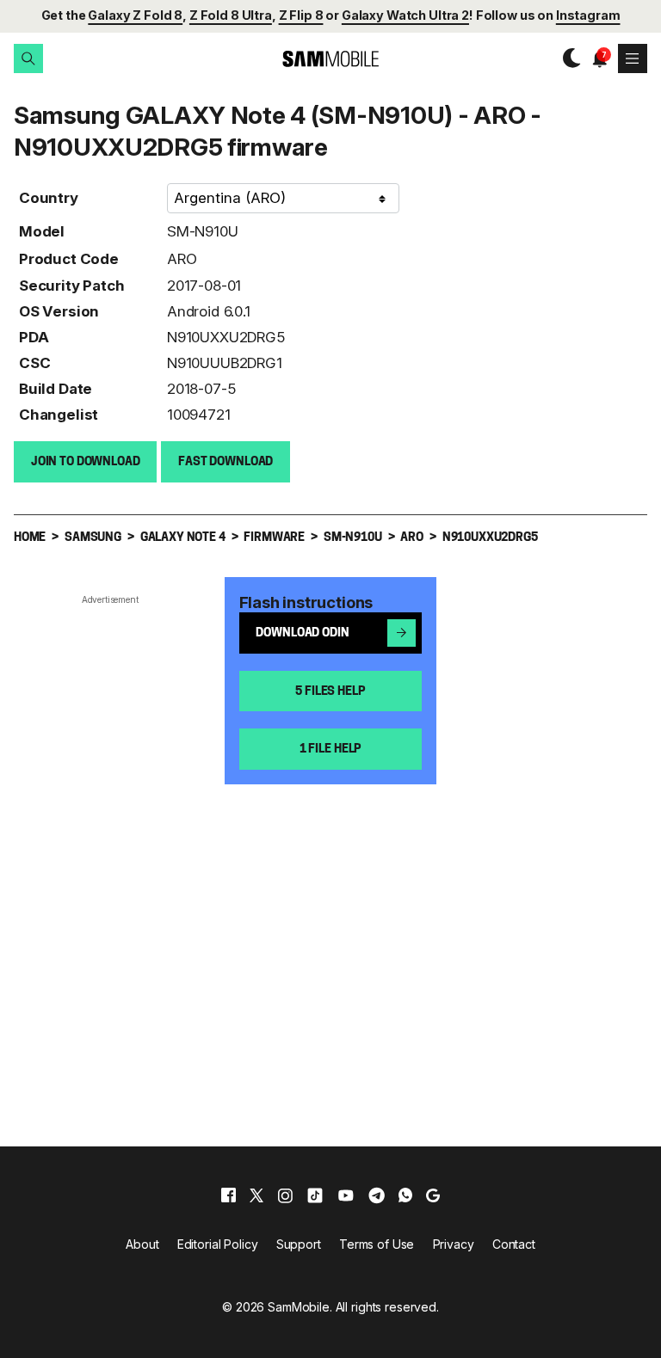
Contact (513, 1244)
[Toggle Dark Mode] (567, 58)
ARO (182, 258)
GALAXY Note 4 (182, 538)
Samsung (93, 538)
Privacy (453, 1244)
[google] (433, 1195)
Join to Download (85, 462)
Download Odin (302, 633)
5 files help (330, 691)
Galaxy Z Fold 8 (135, 15)
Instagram (588, 15)
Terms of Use (376, 1244)
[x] (256, 1195)
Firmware (274, 538)
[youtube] (346, 1195)
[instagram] (284, 1195)
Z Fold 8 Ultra (230, 15)
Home (30, 538)
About (142, 1244)
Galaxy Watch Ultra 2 (405, 15)
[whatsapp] (405, 1195)
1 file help (330, 749)
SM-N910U (202, 231)
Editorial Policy (217, 1244)
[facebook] (228, 1195)
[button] (28, 58)
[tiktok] (315, 1195)
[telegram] (377, 1195)
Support (298, 1244)
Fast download (225, 462)
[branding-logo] (330, 59)
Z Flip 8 (301, 15)
